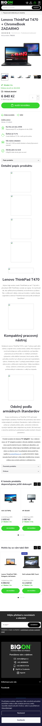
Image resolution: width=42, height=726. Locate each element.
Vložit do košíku (22, 105)
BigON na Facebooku (23, 669)
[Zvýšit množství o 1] (38, 96)
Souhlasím (21, 720)
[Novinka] (31, 562)
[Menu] (39, 2)
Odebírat (34, 625)
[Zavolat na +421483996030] (27, 3)
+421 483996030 (22, 662)
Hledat (36, 8)
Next (39, 484)
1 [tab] (18, 535)
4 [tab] (23, 535)
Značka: (5, 120)
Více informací (7, 708)
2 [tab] (20, 535)
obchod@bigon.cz (22, 659)
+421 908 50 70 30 (23, 666)
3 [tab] (21, 535)
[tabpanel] (10, 510)
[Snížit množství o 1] (38, 99)
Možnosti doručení (10, 91)
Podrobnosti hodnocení (28, 33)
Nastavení (21, 713)
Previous (35, 484)
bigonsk (22, 673)
